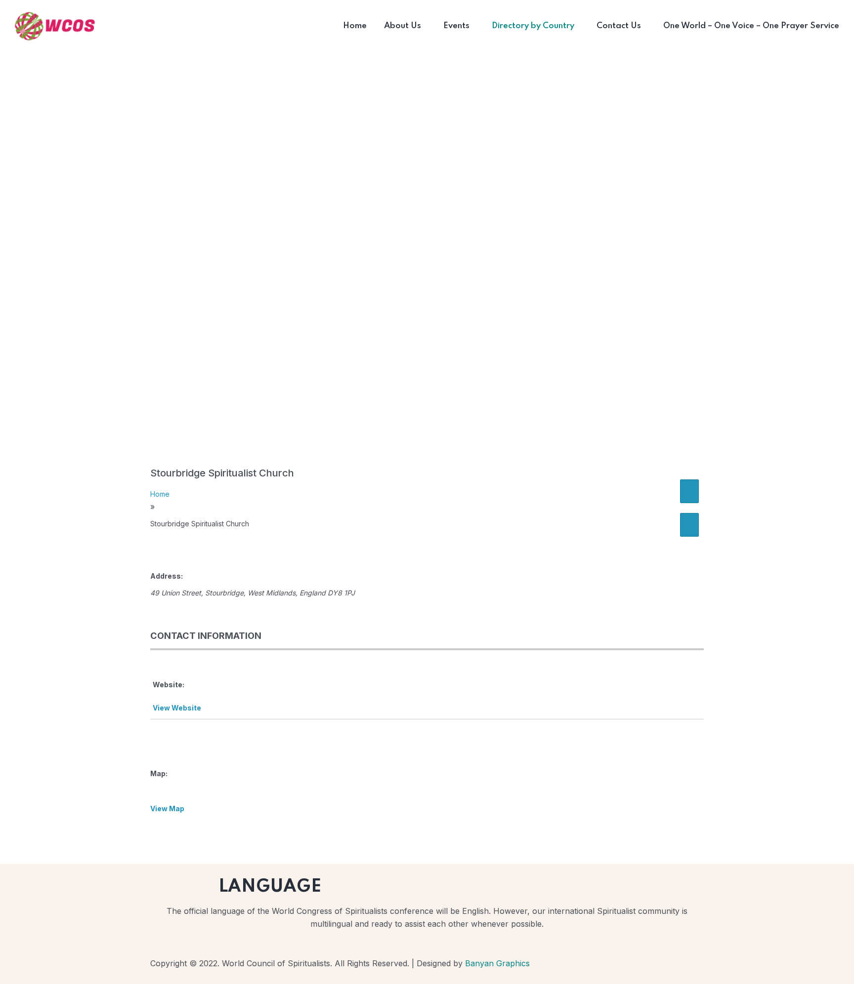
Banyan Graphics (497, 963)
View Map (167, 808)
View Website (177, 708)
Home (160, 494)
